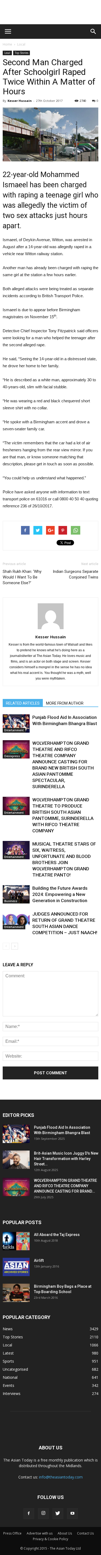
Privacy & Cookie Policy (50, 1539)
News (8, 1328)
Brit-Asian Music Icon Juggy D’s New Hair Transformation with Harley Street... (66, 1158)
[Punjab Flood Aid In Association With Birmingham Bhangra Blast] (16, 723)
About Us (65, 1533)
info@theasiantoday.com (61, 1477)
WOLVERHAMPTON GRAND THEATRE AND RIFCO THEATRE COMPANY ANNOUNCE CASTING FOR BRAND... (65, 1185)
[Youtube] (72, 1513)
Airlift (39, 1260)
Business (10, 901)
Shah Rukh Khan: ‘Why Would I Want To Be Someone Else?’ (22, 577)
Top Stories (21, 53)
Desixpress (12, 756)
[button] (93, 31)
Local (21, 44)
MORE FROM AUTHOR (64, 703)
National (10, 1377)
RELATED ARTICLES (23, 703)
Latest (8, 1353)
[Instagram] (43, 1513)
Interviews (11, 1393)
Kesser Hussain (20, 101)
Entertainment (14, 730)
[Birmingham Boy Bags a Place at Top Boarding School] (16, 1293)
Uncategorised (15, 1369)
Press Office (12, 1533)
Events (8, 1385)
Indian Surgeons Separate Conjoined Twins (75, 574)
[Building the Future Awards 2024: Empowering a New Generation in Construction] (16, 894)
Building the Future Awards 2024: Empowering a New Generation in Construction (60, 894)
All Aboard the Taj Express (57, 1234)
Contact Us (85, 1533)
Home (7, 44)
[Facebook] (28, 1513)
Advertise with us (40, 1533)
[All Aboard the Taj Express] (16, 1241)
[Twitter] (58, 1513)
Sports (8, 1361)
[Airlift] (16, 1267)
